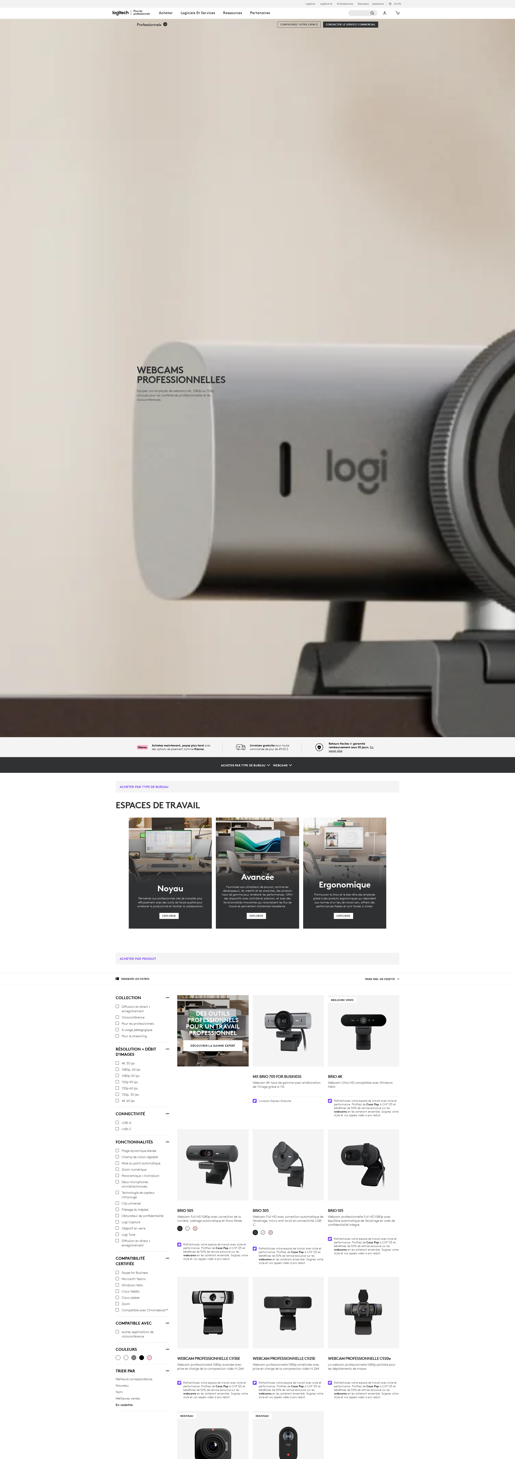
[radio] (180, 1228)
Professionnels (345, 4)
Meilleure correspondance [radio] (134, 1379)
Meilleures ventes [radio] (128, 1398)
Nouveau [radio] (122, 1385)
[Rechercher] (362, 13)
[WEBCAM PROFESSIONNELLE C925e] (288, 1312)
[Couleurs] (167, 1349)
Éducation (363, 4)
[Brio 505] (212, 1164)
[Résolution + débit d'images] (167, 1048)
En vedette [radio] (124, 1405)
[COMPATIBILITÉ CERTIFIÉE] (167, 1258)
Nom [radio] (119, 1392)
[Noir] (141, 1357)
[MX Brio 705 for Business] (288, 1030)
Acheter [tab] (166, 12)
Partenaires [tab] (260, 12)
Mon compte (385, 13)
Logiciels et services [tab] (198, 12)
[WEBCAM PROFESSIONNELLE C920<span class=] (363, 1312)
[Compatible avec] (167, 1323)
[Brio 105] (363, 1164)
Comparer (236, 1416)
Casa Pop (372, 1104)
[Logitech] (134, 12)
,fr (397, 3)
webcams (340, 1111)
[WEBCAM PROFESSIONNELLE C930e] (212, 1312)
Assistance (378, 3)
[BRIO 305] (288, 1164)
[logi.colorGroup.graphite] (118, 1357)
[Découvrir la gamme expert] (212, 1030)
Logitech (310, 4)
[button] (152, 24)
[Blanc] (126, 1357)
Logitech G (326, 4)
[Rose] (149, 1357)
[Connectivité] (167, 1113)
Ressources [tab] (232, 12)
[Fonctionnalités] (167, 1141)
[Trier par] (167, 1370)
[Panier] (397, 13)
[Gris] (133, 1357)
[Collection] (167, 997)
